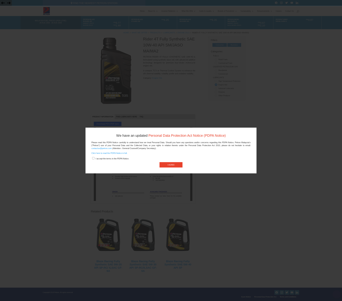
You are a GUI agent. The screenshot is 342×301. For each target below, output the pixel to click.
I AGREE (171, 165)
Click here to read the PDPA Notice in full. (109, 153)
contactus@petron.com (101, 148)
